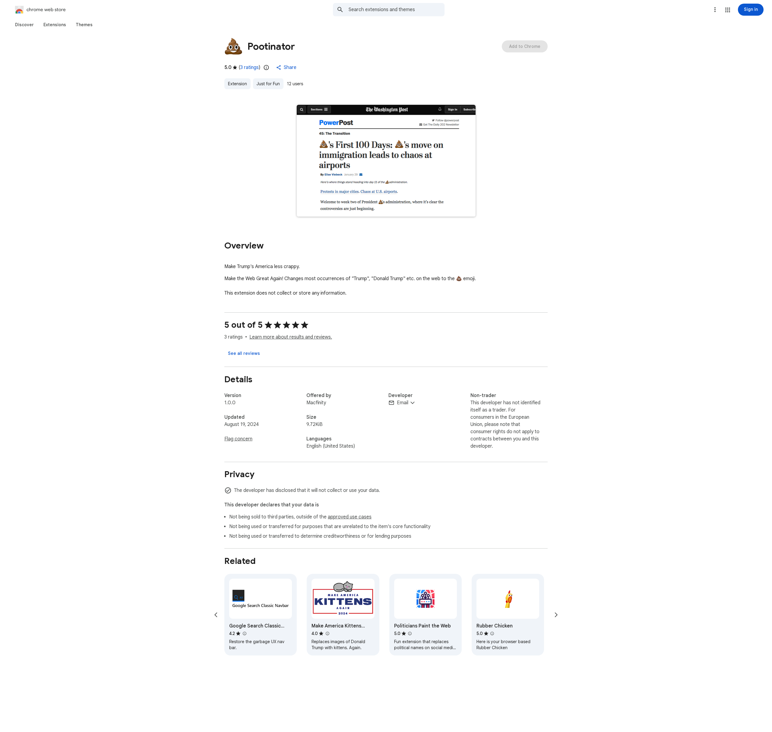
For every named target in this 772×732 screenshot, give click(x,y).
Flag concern (238, 439)
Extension (237, 83)
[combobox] (397, 9)
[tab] (24, 24)
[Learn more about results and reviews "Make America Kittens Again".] (327, 633)
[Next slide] (556, 615)
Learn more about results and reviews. (290, 337)
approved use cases (350, 517)
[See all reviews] (244, 353)
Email (402, 403)
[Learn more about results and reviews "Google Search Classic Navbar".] (244, 633)
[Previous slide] (216, 615)
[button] (728, 10)
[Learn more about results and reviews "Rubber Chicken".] (492, 633)
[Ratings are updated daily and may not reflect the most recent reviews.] (266, 67)
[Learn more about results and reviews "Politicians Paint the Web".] (410, 633)
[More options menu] (715, 10)
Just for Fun (268, 83)
